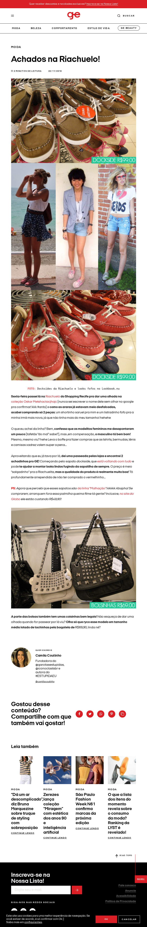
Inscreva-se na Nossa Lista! (102, 4)
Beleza (36, 28)
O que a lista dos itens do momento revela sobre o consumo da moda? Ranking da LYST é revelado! (120, 814)
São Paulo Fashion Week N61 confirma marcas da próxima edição (86, 809)
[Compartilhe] (122, 714)
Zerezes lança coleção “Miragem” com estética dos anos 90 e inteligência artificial (55, 814)
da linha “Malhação (91, 488)
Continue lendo (22, 833)
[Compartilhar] (79, 714)
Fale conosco (127, 885)
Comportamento (64, 28)
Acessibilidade (126, 896)
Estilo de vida (99, 28)
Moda (16, 28)
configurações (33, 922)
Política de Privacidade (120, 901)
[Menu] (12, 15)
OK (106, 919)
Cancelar (129, 919)
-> (77, 890)
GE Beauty (129, 28)
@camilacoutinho (44, 681)
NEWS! (141, 879)
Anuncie (130, 890)
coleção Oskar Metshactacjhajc (34, 401)
